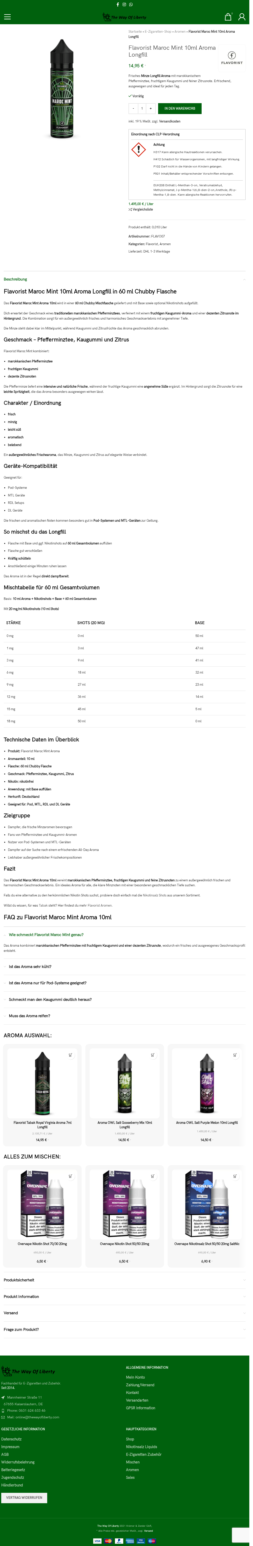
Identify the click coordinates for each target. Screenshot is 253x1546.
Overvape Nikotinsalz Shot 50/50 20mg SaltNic (206, 1244)
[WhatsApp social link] (131, 5)
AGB (5, 1454)
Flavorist (152, 244)
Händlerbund (12, 1485)
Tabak (43, 906)
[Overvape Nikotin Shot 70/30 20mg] (42, 1205)
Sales (130, 1477)
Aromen (180, 32)
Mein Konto (135, 1377)
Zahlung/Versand (140, 1385)
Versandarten (137, 1400)
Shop (130, 1439)
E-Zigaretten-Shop (158, 32)
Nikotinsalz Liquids (141, 1447)
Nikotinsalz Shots (155, 895)
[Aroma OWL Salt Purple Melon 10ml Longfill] (207, 1083)
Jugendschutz (12, 1477)
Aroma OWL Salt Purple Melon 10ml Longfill (207, 1123)
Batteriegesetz (13, 1470)
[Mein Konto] (242, 17)
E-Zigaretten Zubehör (144, 1454)
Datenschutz (11, 1439)
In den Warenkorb (180, 109)
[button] (70, 1055)
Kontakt (132, 1392)
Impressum (10, 1447)
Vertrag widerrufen (24, 1498)
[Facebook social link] (118, 5)
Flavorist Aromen (100, 906)
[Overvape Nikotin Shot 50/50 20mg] (125, 1205)
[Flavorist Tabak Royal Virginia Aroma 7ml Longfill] (42, 1083)
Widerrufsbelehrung (18, 1462)
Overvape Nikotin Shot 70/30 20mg (42, 1244)
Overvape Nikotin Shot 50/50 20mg (124, 1244)
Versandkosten (169, 121)
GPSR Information (140, 1408)
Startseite (135, 32)
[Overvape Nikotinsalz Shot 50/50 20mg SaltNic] (207, 1205)
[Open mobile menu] (7, 17)
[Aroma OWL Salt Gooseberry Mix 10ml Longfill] (125, 1083)
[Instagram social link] (124, 5)
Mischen (133, 1462)
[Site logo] (125, 17)
